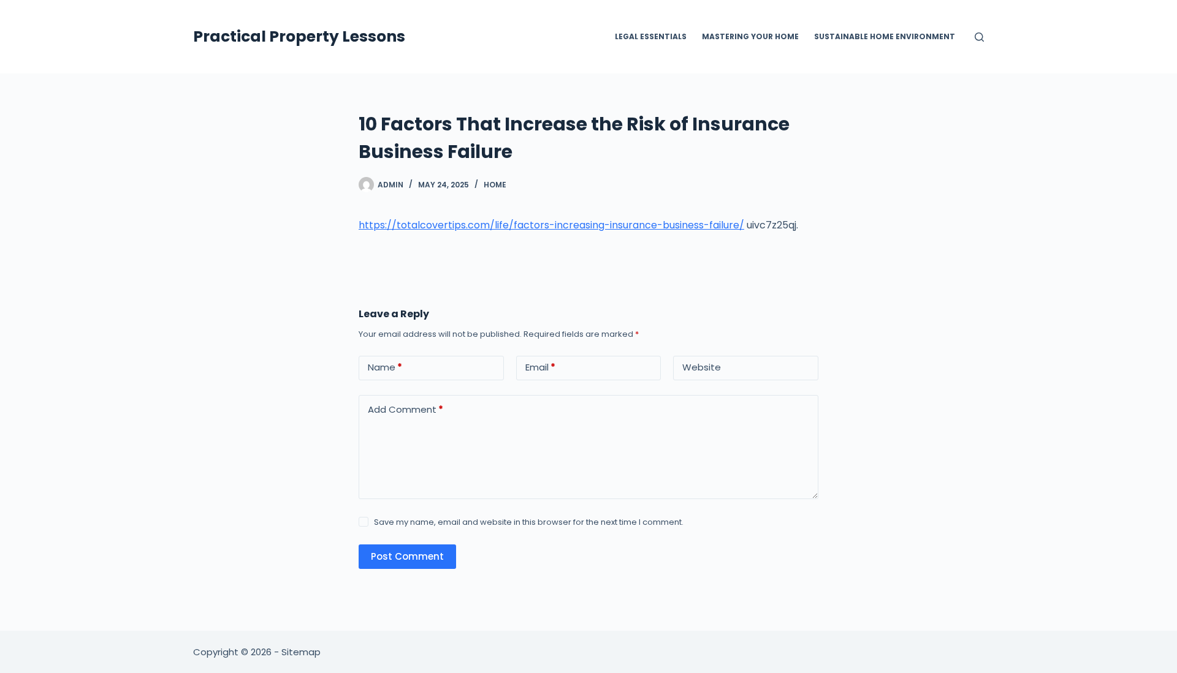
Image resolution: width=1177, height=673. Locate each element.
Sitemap (301, 651)
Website (701, 367)
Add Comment (405, 409)
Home (495, 184)
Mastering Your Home (750, 36)
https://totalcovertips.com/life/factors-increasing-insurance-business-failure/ (551, 225)
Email (540, 367)
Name (385, 367)
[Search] (979, 37)
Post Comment (407, 556)
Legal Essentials (651, 36)
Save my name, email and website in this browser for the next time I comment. (529, 522)
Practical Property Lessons (299, 36)
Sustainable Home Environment (884, 36)
